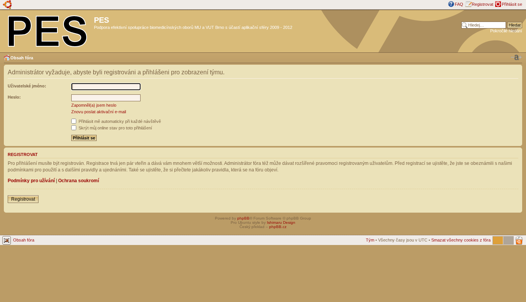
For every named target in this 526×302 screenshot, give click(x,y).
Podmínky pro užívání (31, 180)
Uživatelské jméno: (27, 86)
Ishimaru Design (281, 222)
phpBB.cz (277, 227)
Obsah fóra (21, 57)
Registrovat (482, 4)
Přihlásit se (512, 4)
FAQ (459, 4)
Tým (370, 240)
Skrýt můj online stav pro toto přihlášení (114, 128)
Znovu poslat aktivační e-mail (98, 111)
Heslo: (14, 97)
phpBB (243, 218)
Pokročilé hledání (506, 31)
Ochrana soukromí (78, 180)
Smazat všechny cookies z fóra (461, 240)
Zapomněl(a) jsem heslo (93, 105)
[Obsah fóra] (48, 29)
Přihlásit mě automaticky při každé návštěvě (119, 121)
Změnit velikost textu (516, 57)
